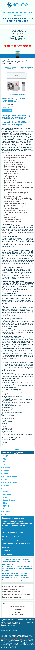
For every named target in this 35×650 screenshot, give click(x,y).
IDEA (5, 503)
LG (4, 465)
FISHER (6, 515)
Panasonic (7, 468)
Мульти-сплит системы (11, 536)
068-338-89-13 (12, 46)
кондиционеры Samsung (22, 639)
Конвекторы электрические (13, 540)
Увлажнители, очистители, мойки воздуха (16, 545)
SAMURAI (7, 494)
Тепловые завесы (9, 551)
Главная (11, 60)
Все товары (7, 554)
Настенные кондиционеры (13, 453)
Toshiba (6, 485)
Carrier (5, 509)
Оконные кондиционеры (12, 532)
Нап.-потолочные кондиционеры (16, 529)
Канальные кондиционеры (13, 518)
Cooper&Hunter (9, 500)
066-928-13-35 (25, 46)
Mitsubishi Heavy (10, 477)
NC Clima (6, 512)
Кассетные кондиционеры (13, 522)
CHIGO (5, 488)
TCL (4, 459)
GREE (5, 497)
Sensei (5, 474)
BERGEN (6, 506)
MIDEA (5, 456)
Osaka (5, 491)
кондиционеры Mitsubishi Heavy (21, 638)
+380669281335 (15, 630)
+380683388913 (5, 630)
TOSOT (6, 479)
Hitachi (5, 462)
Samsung (6, 471)
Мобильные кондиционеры (13, 525)
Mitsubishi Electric (10, 482)
